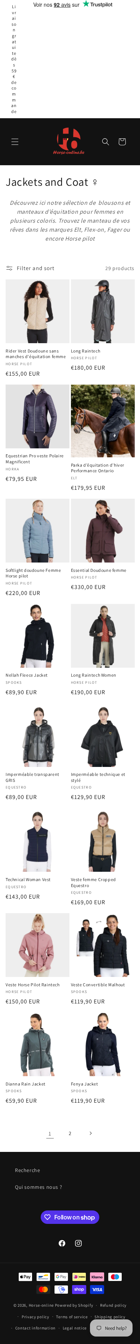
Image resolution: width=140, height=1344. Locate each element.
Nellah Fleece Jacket (27, 675)
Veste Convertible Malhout (98, 984)
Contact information (35, 1328)
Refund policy (113, 1305)
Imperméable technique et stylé (98, 777)
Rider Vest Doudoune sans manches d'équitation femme (36, 354)
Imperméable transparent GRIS (32, 777)
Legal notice (75, 1328)
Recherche (27, 1170)
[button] (15, 142)
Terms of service (71, 1316)
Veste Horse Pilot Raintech (33, 984)
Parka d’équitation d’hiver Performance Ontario (98, 468)
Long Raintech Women (93, 675)
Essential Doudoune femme (99, 570)
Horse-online (41, 1305)
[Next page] (90, 1133)
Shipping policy (109, 1316)
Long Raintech (85, 351)
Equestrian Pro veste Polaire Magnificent (35, 458)
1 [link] (50, 1133)
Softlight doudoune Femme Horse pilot (33, 573)
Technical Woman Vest (28, 879)
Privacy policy (35, 1316)
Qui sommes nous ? (38, 1187)
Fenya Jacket (84, 1084)
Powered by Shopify (74, 1305)
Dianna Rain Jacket (26, 1084)
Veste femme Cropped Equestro (93, 882)
